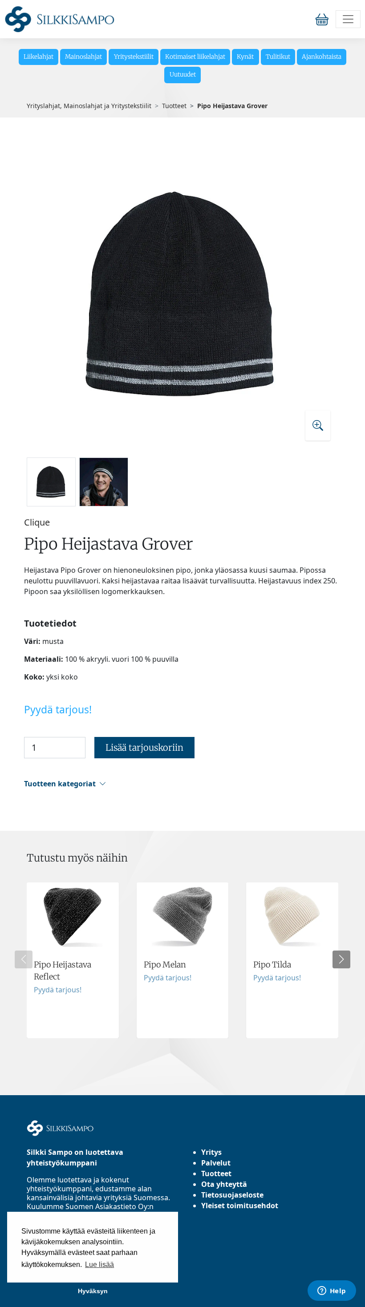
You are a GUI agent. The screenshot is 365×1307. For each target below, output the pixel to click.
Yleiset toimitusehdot (239, 1205)
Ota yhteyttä (224, 1184)
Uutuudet (183, 74)
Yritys (211, 1152)
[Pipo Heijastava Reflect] (73, 960)
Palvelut (216, 1163)
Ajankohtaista (321, 57)
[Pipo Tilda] (292, 960)
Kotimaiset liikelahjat (195, 57)
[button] (181, 784)
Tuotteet (174, 105)
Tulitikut (278, 57)
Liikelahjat (38, 57)
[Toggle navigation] (348, 19)
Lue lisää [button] (99, 1264)
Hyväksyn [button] (93, 1291)
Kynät (245, 57)
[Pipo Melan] (183, 960)
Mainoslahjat (83, 57)
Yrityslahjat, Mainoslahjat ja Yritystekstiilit (89, 105)
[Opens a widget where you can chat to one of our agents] (331, 1291)
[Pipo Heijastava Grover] (182, 294)
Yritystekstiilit (134, 57)
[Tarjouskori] (324, 19)
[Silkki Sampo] (59, 19)
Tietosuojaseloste (232, 1195)
